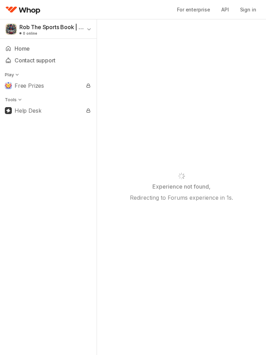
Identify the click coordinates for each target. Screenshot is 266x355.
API (225, 9)
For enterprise (193, 9)
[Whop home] (23, 10)
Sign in (248, 9)
